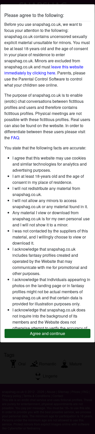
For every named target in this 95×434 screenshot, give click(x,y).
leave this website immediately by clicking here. (43, 70)
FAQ (15, 138)
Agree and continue (47, 333)
